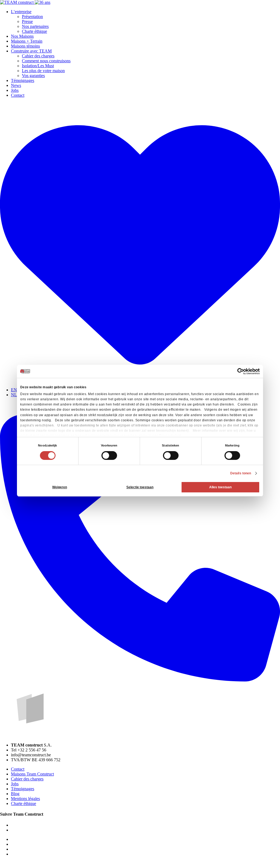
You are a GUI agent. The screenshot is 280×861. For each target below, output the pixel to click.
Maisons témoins (25, 46)
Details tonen (240, 473)
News (16, 85)
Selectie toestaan (139, 487)
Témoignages (22, 80)
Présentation (32, 16)
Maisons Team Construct (32, 774)
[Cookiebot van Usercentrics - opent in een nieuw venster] (236, 371)
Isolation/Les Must (38, 65)
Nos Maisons (22, 36)
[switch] (109, 455)
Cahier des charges (38, 56)
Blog (15, 793)
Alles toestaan (220, 487)
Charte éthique (34, 31)
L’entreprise (21, 11)
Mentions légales (25, 798)
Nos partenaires (35, 26)
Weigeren (59, 487)
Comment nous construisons (46, 60)
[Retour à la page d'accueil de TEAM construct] (25, 2)
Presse (27, 21)
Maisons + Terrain (26, 41)
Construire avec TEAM (31, 51)
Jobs (15, 90)
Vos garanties (33, 75)
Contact (17, 95)
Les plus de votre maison (43, 70)
